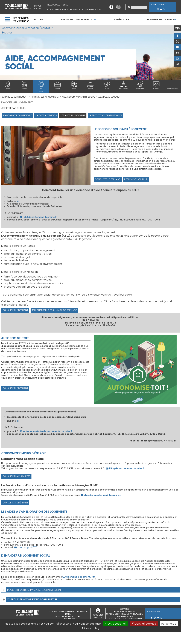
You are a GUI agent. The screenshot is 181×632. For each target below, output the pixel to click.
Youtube (177, 47)
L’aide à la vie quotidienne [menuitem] (17, 115)
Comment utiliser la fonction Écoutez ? (27, 28)
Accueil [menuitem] (38, 19)
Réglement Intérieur (135, 179)
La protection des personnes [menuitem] (105, 115)
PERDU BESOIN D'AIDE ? (118, 7)
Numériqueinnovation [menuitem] (156, 89)
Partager (177, 64)
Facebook (177, 36)
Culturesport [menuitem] (107, 89)
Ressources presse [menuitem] (57, 5)
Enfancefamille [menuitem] (74, 89)
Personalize (168, 623)
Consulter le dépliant (107, 179)
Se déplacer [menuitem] (121, 19)
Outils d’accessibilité (177, 28)
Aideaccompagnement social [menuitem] (41, 90)
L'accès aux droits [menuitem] (46, 115)
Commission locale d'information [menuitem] (172, 89)
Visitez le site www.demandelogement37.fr (32, 599)
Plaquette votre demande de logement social (34, 590)
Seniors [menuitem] (8, 88)
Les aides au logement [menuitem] (73, 115)
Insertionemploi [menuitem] (57, 89)
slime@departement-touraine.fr (102, 495)
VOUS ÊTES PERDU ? (98, 616)
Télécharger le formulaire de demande (54, 310)
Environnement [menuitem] (140, 88)
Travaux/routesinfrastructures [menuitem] (123, 89)
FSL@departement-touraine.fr (40, 217)
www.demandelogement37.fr (78, 577)
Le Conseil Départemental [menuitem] (77, 19)
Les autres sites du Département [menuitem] (124, 619)
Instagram (177, 53)
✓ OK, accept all (115, 623)
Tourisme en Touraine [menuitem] (160, 19)
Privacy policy (90, 628)
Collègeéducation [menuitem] (90, 89)
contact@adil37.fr (27, 547)
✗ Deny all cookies (144, 623)
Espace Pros (37, 7)
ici (17, 201)
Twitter (177, 41)
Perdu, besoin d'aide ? (177, 58)
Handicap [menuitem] (24, 88)
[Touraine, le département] (18, 8)
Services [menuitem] (124, 609)
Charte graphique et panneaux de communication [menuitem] (74, 9)
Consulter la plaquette (16, 476)
